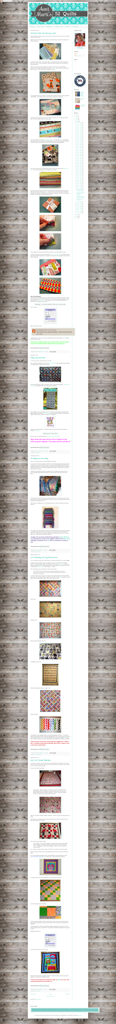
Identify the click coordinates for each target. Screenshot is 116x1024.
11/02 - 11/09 (79, 135)
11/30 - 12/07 (79, 128)
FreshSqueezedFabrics (48, 139)
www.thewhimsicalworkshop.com (38, 856)
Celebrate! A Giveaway (83, 105)
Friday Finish (49, 26)
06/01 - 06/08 (79, 168)
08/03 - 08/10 (79, 154)
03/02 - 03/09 (79, 188)
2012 (76, 216)
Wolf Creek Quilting (47, 413)
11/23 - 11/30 (79, 130)
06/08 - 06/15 (79, 166)
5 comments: (45, 989)
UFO (34, 990)
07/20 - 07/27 (79, 157)
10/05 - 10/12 (79, 141)
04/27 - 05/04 (79, 175)
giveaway (35, 551)
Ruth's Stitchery (41, 300)
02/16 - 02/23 (79, 203)
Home (50, 994)
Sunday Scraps (58, 26)
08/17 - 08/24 (79, 150)
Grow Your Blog (83, 99)
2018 (76, 115)
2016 (76, 118)
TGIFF (38, 452)
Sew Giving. (37, 430)
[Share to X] (52, 351)
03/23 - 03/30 (79, 183)
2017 (76, 116)
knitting (38, 551)
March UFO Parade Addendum (40, 760)
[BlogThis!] (51, 351)
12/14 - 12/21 (79, 125)
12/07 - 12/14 (79, 127)
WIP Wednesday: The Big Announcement (44, 557)
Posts (77, 53)
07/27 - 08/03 (79, 155)
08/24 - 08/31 (79, 149)
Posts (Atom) (38, 999)
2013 (76, 214)
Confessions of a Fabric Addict (53, 436)
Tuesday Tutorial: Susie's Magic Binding (82, 93)
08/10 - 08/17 (79, 152)
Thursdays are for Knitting (39, 458)
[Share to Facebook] (54, 351)
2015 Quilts (32, 26)
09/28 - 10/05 (79, 143)
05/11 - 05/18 (79, 172)
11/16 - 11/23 (79, 132)
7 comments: (45, 549)
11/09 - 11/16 (79, 133)
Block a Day (40, 26)
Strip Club (35, 452)
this (48, 540)
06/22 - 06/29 (79, 163)
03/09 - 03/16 (79, 186)
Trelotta (53, 68)
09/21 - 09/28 (79, 144)
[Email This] (50, 351)
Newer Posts (33, 994)
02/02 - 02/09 (79, 206)
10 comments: (45, 351)
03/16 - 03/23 (79, 185)
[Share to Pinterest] (55, 351)
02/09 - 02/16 (79, 205)
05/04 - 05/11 (79, 174)
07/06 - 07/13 (79, 160)
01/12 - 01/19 (79, 211)
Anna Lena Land (61, 564)
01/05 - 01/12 (79, 212)
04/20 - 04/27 (79, 177)
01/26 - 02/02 (79, 208)
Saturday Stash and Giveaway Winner (43, 33)
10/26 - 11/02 (79, 136)
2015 (76, 119)
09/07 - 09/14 (79, 146)
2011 (76, 217)
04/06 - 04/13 (79, 180)
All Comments (78, 55)
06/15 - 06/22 (79, 164)
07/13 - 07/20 (79, 158)
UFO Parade (75, 26)
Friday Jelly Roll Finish (37, 358)
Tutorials (67, 26)
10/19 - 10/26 (79, 138)
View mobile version (50, 996)
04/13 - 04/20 (79, 179)
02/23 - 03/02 (79, 201)
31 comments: (45, 752)
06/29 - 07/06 (79, 161)
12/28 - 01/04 (79, 122)
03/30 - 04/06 (79, 182)
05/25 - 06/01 (79, 169)
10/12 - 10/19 (79, 139)
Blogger (79, 1015)
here (60, 577)
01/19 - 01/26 (79, 209)
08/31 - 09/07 (79, 147)
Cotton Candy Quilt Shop (56, 254)
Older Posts (67, 994)
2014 (76, 121)
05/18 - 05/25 (79, 171)
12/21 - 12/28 (79, 124)
